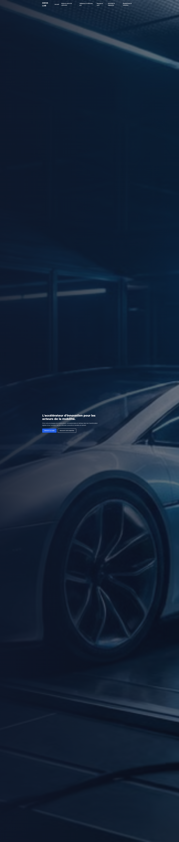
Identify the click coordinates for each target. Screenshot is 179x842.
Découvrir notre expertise (67, 430)
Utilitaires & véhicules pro (86, 4)
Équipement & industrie (127, 4)
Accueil (57, 4)
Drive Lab (45, 4)
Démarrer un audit (49, 430)
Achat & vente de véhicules (66, 4)
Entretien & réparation (111, 4)
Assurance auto (100, 4)
